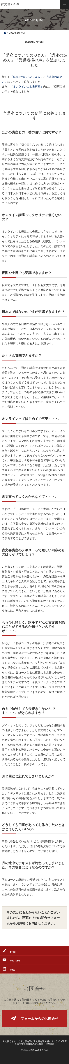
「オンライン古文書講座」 (26, 86)
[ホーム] (5, 33)
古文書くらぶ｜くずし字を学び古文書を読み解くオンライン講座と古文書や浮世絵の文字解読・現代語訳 (35, 1043)
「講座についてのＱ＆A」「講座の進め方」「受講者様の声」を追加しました (34, 60)
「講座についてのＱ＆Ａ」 (26, 77)
